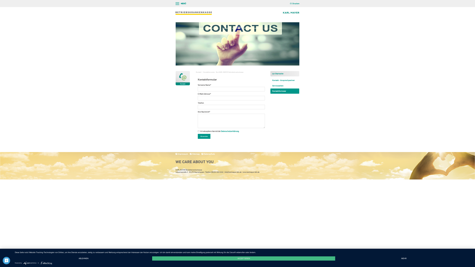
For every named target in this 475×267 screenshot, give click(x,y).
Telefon (201, 103)
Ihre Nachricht (204, 112)
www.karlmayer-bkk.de (251, 172)
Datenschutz (209, 153)
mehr (404, 258)
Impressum (183, 153)
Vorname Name (204, 85)
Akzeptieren (244, 258)
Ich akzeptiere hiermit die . (219, 131)
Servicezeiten (278, 85)
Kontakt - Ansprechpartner (283, 80)
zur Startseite (277, 73)
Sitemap (196, 153)
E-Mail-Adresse (204, 94)
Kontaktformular (279, 91)
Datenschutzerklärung (230, 131)
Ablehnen (83, 258)
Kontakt (198, 72)
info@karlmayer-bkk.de (233, 172)
